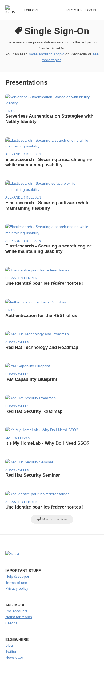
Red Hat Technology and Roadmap (41, 347)
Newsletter (14, 657)
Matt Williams (17, 438)
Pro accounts (16, 611)
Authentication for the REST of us (41, 315)
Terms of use (16, 582)
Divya (10, 111)
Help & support (17, 576)
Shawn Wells (17, 342)
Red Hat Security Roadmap (33, 411)
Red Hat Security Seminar (32, 475)
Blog (9, 645)
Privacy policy (16, 588)
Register (74, 10)
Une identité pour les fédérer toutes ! (44, 283)
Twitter (11, 651)
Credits (11, 623)
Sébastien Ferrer (21, 278)
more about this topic (46, 54)
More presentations (54, 519)
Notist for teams (18, 617)
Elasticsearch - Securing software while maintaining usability (47, 205)
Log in (90, 10)
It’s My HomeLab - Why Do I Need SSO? (47, 443)
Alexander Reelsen (23, 154)
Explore (31, 10)
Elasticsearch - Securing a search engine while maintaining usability (48, 162)
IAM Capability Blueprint (31, 379)
